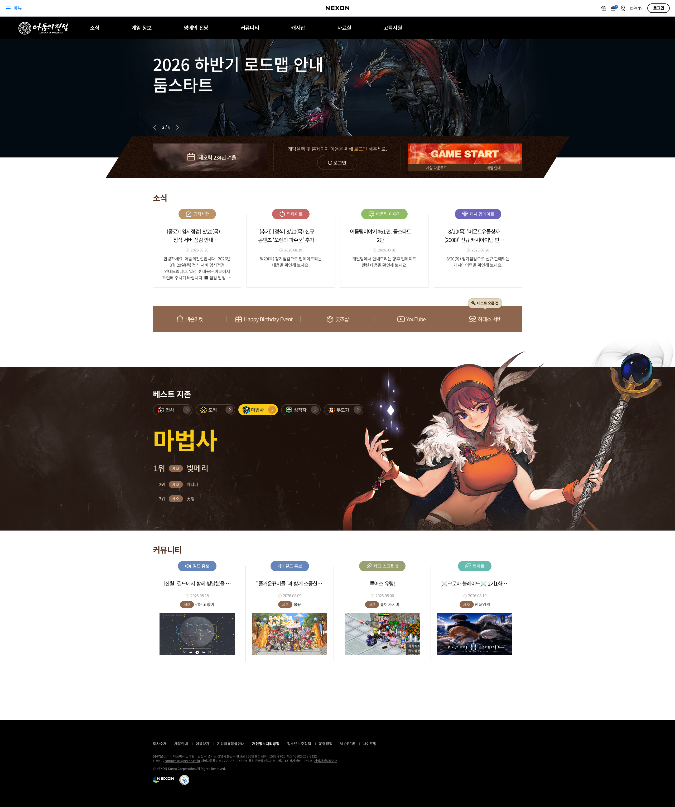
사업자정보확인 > (325, 760)
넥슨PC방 (347, 743)
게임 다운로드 (436, 167)
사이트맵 (370, 743)
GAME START (465, 153)
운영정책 (325, 743)
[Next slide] (177, 127)
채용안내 (181, 743)
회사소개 (160, 743)
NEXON (163, 779)
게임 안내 (493, 167)
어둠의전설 (43, 28)
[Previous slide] (154, 127)
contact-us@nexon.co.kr (182, 760)
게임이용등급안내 (230, 743)
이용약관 (202, 743)
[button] (172, 409)
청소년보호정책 (299, 743)
